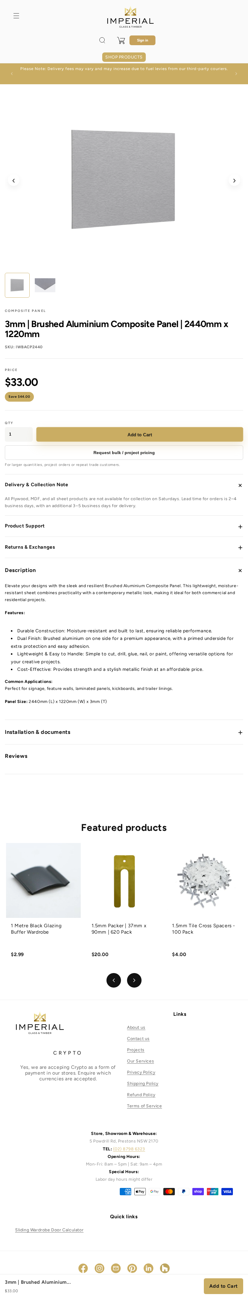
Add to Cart (140, 434)
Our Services (140, 1061)
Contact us (138, 1038)
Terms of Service (144, 1106)
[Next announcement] (236, 73)
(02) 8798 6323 (129, 1149)
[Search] (102, 40)
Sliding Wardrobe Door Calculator (49, 1230)
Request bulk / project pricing (124, 452)
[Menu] (16, 15)
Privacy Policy (141, 1072)
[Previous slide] (113, 980)
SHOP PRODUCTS (123, 57)
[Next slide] (134, 980)
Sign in (142, 40)
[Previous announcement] (11, 73)
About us (136, 1027)
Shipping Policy (142, 1083)
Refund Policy (141, 1094)
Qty (9, 423)
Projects (136, 1049)
